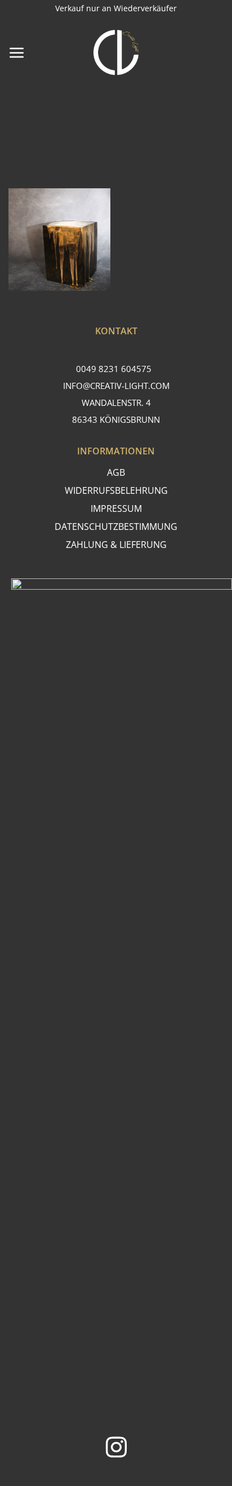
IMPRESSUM (116, 508)
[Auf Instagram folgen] (116, 1449)
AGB (116, 472)
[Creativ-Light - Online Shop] (116, 52)
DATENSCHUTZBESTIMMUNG (116, 526)
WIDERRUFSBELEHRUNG (116, 490)
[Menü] (16, 52)
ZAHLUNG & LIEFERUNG (116, 544)
